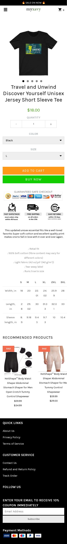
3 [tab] (32, 81)
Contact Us (10, 463)
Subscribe (33, 519)
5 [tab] (41, 81)
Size (33, 149)
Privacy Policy (11, 437)
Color (33, 133)
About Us (8, 431)
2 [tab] (28, 81)
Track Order (10, 475)
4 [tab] (37, 81)
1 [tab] (23, 81)
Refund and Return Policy (19, 469)
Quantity (33, 117)
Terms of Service (13, 443)
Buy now (33, 179)
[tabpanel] (33, 53)
